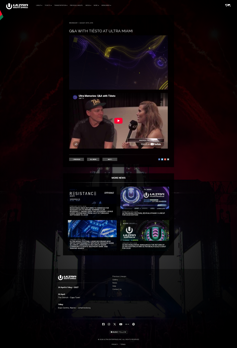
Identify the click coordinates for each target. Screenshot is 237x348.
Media (88, 5)
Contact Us (116, 289)
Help (114, 286)
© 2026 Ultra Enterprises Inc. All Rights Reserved (118, 339)
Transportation (60, 5)
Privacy (115, 344)
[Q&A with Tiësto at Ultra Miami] (118, 89)
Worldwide (105, 5)
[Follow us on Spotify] (133, 324)
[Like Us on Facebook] (103, 324)
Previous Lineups (76, 5)
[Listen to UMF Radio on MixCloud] (127, 324)
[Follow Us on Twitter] (114, 324)
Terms (123, 344)
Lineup (38, 5)
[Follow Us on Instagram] (109, 324)
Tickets (47, 5)
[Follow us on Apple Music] (118, 332)
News (114, 283)
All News (93, 159)
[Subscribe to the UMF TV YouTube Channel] (121, 324)
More (96, 5)
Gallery (115, 279)
